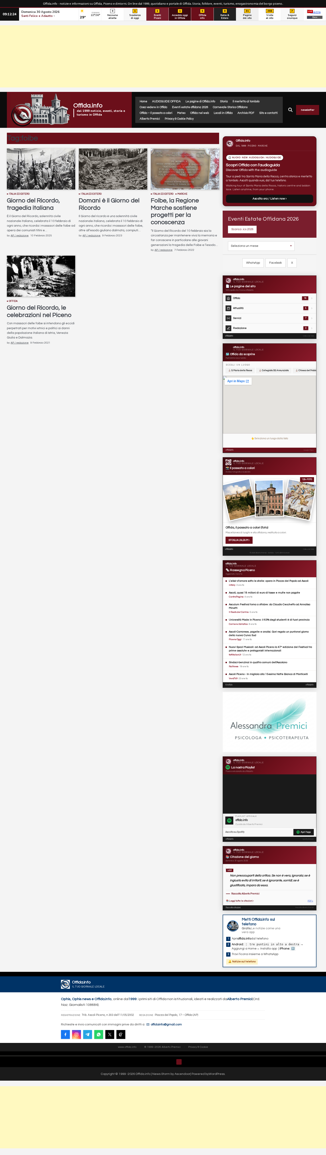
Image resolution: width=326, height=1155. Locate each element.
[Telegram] (87, 1034)
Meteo (181, 113)
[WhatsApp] (98, 1034)
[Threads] (120, 1034)
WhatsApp (253, 262)
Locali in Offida (223, 113)
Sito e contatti (268, 113)
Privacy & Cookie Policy (179, 118)
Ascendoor (182, 1074)
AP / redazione (20, 235)
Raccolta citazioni (233, 908)
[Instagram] (76, 1034)
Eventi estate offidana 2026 (190, 107)
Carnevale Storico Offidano (230, 107)
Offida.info (87, 105)
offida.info (229, 336)
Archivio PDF (246, 113)
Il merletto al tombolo (246, 101)
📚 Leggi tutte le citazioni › (240, 901)
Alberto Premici (150, 118)
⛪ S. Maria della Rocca (240, 370)
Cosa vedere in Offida (153, 107)
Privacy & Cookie (198, 1047)
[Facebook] (65, 1034)
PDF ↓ (310, 901)
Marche (182, 194)
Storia (224, 101)
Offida (13, 301)
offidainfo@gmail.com (166, 1024)
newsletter (307, 110)
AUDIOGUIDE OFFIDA (166, 101)
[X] (109, 1034)
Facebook (275, 262)
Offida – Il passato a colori (156, 113)
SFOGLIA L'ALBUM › (239, 540)
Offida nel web (199, 113)
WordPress (217, 1074)
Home (143, 101)
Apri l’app (306, 832)
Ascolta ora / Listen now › (270, 198)
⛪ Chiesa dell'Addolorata (308, 370)
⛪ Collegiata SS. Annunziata (274, 370)
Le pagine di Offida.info (200, 101)
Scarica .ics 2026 (242, 229)
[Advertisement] (163, 56)
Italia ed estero (19, 194)
